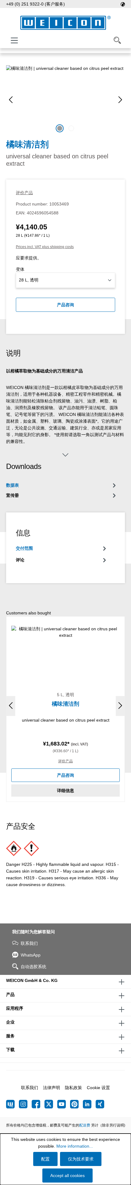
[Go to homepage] (65, 22)
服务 (10, 1035)
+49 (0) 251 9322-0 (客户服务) (35, 4)
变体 (20, 269)
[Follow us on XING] (100, 1104)
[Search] (117, 40)
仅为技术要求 (81, 1159)
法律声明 (51, 1087)
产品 (10, 994)
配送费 (84, 1125)
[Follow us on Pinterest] (76, 1104)
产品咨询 (65, 304)
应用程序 (14, 1008)
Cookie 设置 (98, 1087)
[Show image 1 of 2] (59, 128)
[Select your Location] (123, 4)
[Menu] (14, 40)
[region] (65, 99)
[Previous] (10, 100)
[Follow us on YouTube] (63, 1104)
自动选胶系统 (33, 966)
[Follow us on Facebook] (38, 1104)
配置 (45, 1159)
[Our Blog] (12, 1104)
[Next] (120, 100)
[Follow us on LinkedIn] (89, 1104)
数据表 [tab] (12, 485)
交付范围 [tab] (24, 548)
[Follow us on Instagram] (25, 1104)
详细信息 (65, 790)
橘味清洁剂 (65, 704)
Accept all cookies (67, 1175)
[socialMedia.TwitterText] (50, 1104)
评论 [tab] (20, 559)
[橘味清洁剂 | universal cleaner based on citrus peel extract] (65, 99)
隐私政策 (73, 1087)
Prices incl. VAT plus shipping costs (45, 247)
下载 (10, 1049)
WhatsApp (31, 955)
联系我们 (29, 943)
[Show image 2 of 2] (71, 128)
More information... (74, 1146)
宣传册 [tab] (12, 495)
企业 (10, 1022)
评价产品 (24, 192)
